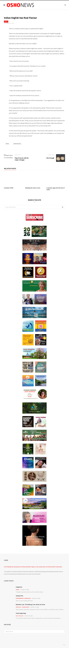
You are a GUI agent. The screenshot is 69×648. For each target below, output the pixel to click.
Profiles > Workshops (22, 607)
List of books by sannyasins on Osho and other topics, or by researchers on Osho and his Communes (33, 567)
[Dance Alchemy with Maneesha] (34, 291)
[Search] (64, 5)
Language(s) (17, 143)
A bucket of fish (8, 188)
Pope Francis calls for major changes (22, 159)
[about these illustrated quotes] (34, 545)
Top (64, 644)
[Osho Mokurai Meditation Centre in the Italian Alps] (40, 386)
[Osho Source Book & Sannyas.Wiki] (40, 277)
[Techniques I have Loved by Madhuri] (34, 304)
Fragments (19, 587)
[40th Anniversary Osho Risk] (34, 440)
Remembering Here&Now (23, 598)
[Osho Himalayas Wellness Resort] (34, 508)
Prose (17, 589)
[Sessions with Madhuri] (34, 522)
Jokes (6, 21)
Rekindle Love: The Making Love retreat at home (30, 604)
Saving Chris (19, 596)
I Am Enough (50, 158)
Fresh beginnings (21, 613)
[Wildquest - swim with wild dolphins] (28, 331)
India (7, 143)
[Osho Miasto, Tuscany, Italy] (34, 236)
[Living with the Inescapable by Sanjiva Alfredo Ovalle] (40, 495)
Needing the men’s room (32, 188)
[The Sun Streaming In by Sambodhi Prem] (34, 263)
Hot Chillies (19, 616)
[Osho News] (20, 4)
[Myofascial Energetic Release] (40, 372)
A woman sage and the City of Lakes (55, 188)
